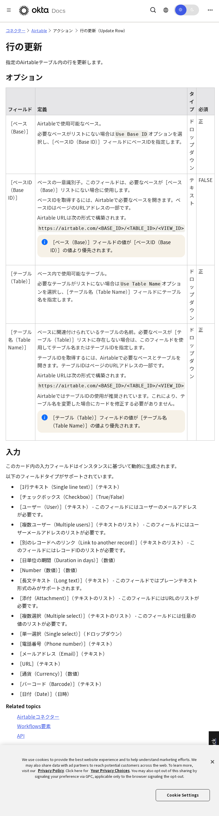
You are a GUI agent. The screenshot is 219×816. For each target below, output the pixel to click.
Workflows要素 (34, 726)
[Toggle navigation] (210, 9)
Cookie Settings (183, 795)
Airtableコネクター (38, 716)
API (21, 735)
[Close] (212, 762)
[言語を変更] (165, 9)
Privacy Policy (51, 770)
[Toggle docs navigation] (8, 9)
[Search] (153, 9)
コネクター (15, 30)
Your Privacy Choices (110, 770)
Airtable (39, 30)
